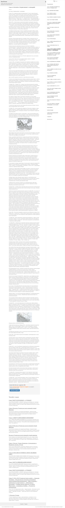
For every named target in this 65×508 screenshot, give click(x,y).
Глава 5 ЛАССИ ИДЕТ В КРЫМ (52, 19)
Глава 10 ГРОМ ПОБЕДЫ (51, 38)
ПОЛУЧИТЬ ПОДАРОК (15, 390)
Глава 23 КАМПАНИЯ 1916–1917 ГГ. (53, 85)
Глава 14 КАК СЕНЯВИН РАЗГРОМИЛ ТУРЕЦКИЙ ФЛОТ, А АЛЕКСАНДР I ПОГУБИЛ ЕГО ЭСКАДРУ (53, 54)
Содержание (49, 116)
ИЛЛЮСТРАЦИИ (50, 110)
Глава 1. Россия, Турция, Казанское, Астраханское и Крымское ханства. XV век (23, 443)
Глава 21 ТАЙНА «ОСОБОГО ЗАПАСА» (54, 79)
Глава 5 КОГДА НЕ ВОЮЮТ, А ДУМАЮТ (20, 400)
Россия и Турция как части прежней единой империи (23, 435)
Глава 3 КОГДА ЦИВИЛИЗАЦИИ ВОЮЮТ (20, 462)
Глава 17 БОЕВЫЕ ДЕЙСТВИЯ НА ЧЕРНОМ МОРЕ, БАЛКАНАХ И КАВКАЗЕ (53, 65)
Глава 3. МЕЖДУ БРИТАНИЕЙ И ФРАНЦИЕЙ (21, 417)
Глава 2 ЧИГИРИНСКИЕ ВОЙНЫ (53, 10)
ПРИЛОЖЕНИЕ (50, 107)
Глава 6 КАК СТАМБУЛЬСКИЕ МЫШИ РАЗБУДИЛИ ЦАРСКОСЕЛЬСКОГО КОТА (53, 23)
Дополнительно (49, 119)
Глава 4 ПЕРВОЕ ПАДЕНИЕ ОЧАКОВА (54, 17)
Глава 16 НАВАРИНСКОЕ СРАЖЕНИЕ (53, 61)
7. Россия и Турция (14, 495)
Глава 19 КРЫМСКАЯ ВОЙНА (52, 72)
